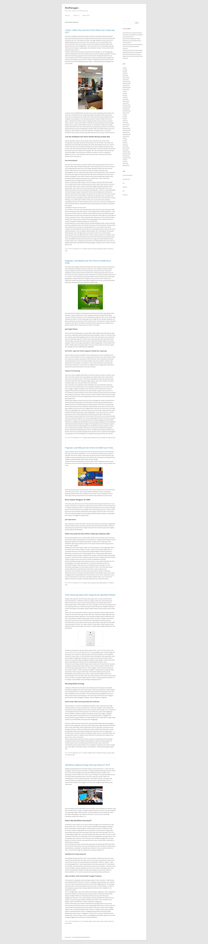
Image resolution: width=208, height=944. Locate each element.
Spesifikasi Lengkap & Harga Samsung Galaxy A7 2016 (87, 765)
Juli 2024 (125, 114)
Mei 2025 (125, 95)
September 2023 (127, 134)
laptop (94, 752)
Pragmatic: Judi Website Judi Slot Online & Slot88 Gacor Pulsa (88, 261)
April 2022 (125, 161)
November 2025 (126, 83)
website (105, 582)
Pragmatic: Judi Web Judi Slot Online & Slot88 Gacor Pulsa (89, 447)
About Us (67, 15)
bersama (86, 921)
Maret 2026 (125, 75)
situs (95, 248)
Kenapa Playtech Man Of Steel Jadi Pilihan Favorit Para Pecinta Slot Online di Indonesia (133, 46)
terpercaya (99, 248)
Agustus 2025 (126, 89)
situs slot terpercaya (127, 175)
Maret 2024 (125, 122)
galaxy (85, 752)
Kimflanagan (71, 7)
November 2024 (126, 107)
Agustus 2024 (126, 112)
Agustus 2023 (126, 136)
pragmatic (93, 437)
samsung (109, 752)
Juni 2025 (125, 93)
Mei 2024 (125, 118)
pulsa (97, 437)
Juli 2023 (125, 138)
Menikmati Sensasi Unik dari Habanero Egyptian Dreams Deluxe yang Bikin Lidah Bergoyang (133, 56)
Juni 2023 (125, 140)
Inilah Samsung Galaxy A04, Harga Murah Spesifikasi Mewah (90, 595)
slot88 (103, 437)
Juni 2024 (125, 116)
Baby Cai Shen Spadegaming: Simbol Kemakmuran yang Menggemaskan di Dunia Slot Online (132, 40)
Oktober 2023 (126, 132)
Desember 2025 (126, 81)
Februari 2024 (126, 124)
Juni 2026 (125, 69)
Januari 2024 (126, 126)
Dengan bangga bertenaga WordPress (81, 937)
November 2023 (126, 130)
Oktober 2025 (126, 85)
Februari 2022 (126, 165)
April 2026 (125, 73)
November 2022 (126, 153)
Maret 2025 (125, 99)
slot (123, 183)
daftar (85, 248)
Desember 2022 (126, 151)
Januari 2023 (126, 150)
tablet (113, 752)
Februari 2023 (126, 148)
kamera (94, 921)
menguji (104, 752)
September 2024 (127, 110)
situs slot (125, 187)
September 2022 (127, 157)
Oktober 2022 (126, 155)
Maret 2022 (125, 163)
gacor (85, 437)
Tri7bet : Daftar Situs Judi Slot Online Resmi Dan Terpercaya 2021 (90, 31)
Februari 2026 (126, 77)
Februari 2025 (126, 101)
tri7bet (104, 248)
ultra (110, 921)
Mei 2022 (125, 159)
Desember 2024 (126, 105)
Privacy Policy (86, 15)
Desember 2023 (126, 128)
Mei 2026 (125, 71)
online (89, 248)
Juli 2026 (125, 68)
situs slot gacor (126, 179)
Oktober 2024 (126, 109)
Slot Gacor (75, 248)
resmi (92, 248)
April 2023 (125, 144)
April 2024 (125, 120)
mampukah (99, 752)
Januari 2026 (126, 79)
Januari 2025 (126, 103)
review (102, 921)
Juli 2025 (125, 91)
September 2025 (127, 87)
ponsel (98, 921)
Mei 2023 (125, 142)
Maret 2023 (125, 146)
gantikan (90, 752)
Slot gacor (125, 194)
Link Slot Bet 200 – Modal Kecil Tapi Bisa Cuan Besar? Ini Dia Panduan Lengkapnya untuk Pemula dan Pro (133, 34)
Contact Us (76, 15)
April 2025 (125, 97)
